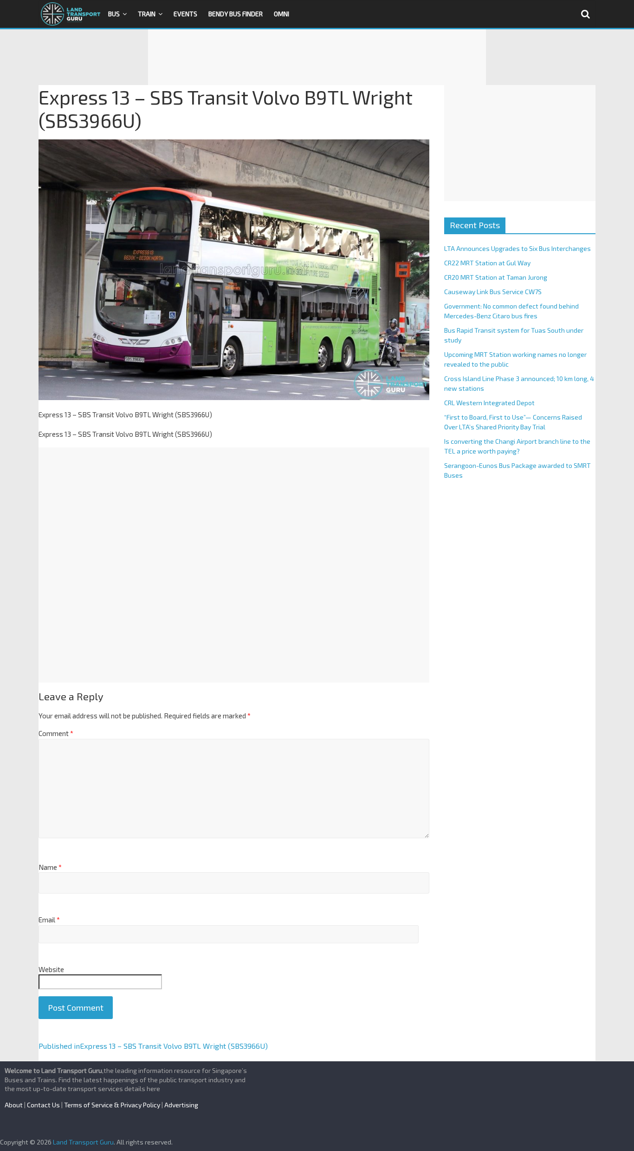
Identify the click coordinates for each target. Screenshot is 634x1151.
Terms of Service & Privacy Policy (112, 1105)
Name (50, 867)
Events (185, 14)
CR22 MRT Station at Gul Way (487, 263)
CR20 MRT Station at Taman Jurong (495, 277)
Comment (56, 733)
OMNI (281, 14)
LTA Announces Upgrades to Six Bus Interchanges (517, 248)
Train (146, 14)
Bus (114, 14)
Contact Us (43, 1105)
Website (51, 969)
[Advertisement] (317, 57)
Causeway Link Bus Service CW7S (493, 292)
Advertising (181, 1105)
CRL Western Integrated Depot (489, 403)
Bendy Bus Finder (235, 14)
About (14, 1105)
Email (49, 919)
